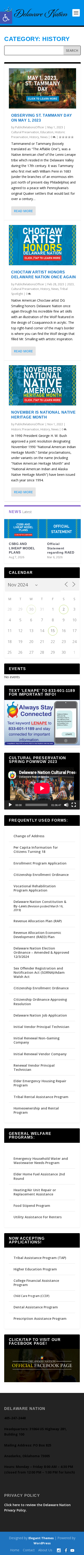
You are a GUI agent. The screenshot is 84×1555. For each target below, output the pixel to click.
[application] (42, 788)
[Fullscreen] (73, 805)
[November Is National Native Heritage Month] (42, 385)
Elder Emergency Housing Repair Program (40, 1083)
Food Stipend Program (32, 1205)
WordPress (42, 1543)
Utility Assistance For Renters (38, 1217)
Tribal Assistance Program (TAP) (40, 1258)
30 (31, 609)
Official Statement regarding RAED (60, 548)
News (44, 137)
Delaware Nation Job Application (40, 1015)
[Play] (10, 805)
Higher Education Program (35, 1269)
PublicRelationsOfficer (29, 127)
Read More (23, 211)
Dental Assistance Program (36, 1307)
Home (14, 1550)
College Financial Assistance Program (36, 1282)
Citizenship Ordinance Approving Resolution (40, 1001)
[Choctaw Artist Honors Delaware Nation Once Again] (42, 245)
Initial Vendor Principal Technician (41, 1026)
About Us (45, 1550)
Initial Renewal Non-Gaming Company (37, 1040)
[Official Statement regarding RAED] (61, 528)
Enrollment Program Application (40, 863)
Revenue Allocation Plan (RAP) (38, 921)
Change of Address (29, 836)
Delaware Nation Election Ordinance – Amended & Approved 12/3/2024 (41, 952)
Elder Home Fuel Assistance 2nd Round (39, 1176)
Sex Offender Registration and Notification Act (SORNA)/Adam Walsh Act (39, 972)
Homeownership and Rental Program (36, 1110)
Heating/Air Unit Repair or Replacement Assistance (35, 1192)
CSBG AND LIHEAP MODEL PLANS (22, 548)
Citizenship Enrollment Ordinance (41, 874)
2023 (70, 284)
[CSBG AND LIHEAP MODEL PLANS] (23, 528)
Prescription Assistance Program (40, 1318)
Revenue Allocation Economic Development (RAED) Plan (37, 934)
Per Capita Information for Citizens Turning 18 (36, 849)
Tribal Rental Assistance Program (41, 1097)
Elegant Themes (41, 1538)
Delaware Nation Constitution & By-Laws (40, 903)
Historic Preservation (25, 429)
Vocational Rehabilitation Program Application (35, 888)
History (34, 137)
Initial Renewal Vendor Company (40, 1054)
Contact (29, 1550)
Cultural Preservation (25, 132)
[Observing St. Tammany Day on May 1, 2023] (42, 88)
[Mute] (66, 805)
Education (46, 132)
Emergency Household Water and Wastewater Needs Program (41, 1160)
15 (53, 630)
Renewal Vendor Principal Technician (34, 1067)
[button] (6, 18)
